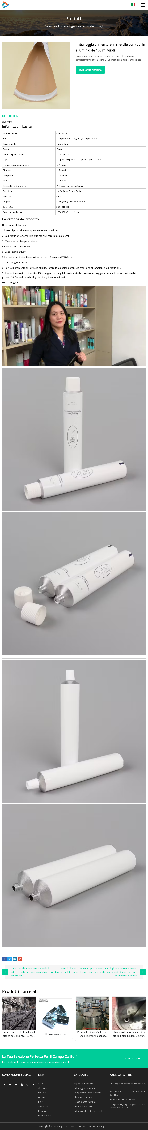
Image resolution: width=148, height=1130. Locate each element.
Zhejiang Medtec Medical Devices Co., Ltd (128, 1085)
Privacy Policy (44, 1115)
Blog (40, 1101)
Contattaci (131, 1058)
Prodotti (58, 26)
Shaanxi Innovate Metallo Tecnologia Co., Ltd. (127, 1093)
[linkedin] (10, 1084)
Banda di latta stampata (85, 1101)
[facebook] (4, 1084)
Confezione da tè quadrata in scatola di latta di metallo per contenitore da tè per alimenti (30, 972)
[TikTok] (33, 1084)
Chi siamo (42, 1088)
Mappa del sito (45, 1111)
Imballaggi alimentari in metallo (79, 26)
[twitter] (16, 1084)
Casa (49, 26)
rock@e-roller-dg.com (99, 1126)
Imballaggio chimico (83, 1106)
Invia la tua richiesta (90, 69)
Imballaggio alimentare (84, 1088)
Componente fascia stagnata (87, 1092)
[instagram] (27, 1084)
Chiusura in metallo (83, 1097)
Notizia (41, 1097)
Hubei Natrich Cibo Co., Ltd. (123, 1099)
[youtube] (22, 1084)
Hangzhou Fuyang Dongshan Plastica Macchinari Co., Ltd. (127, 1106)
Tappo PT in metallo (83, 1083)
